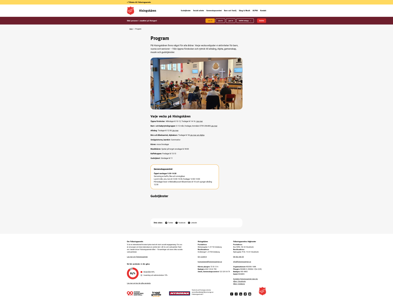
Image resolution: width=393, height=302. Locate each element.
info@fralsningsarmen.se (242, 262)
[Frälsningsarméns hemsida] (262, 291)
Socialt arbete (198, 10)
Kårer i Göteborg (239, 284)
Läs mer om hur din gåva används (139, 283)
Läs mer (199, 121)
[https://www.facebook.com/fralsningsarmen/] (231, 294)
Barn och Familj (230, 10)
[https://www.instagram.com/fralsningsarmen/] (236, 294)
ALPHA (255, 10)
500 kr (230, 21)
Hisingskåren (147, 10)
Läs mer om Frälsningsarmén (137, 257)
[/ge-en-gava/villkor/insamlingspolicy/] (135, 293)
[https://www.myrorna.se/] (179, 293)
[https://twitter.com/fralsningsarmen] (245, 294)
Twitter (170, 223)
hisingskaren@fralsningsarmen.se (210, 262)
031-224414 (202, 257)
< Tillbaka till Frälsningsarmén (139, 2)
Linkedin (194, 223)
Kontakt (263, 10)
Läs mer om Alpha (197, 135)
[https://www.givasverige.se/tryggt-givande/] (156, 294)
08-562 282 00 (238, 257)
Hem (131, 29)
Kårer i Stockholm (239, 281)
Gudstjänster (186, 10)
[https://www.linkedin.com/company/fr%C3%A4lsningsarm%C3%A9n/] (240, 294)
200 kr (220, 21)
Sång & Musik (244, 10)
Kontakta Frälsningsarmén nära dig (245, 279)
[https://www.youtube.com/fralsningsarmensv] (249, 294)
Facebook (181, 223)
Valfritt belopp (244, 21)
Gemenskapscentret (214, 10)
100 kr (210, 21)
